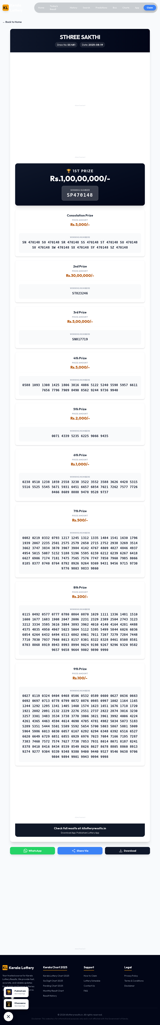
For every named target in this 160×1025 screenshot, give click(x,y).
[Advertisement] (80, 82)
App (137, 7)
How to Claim (90, 975)
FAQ (86, 990)
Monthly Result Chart (53, 990)
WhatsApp (35, 850)
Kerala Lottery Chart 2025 (56, 975)
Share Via (82, 850)
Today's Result (54, 8)
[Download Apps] (8, 1016)
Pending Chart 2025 (53, 985)
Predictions (101, 7)
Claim (150, 7)
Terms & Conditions (134, 980)
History (73, 7)
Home (41, 7)
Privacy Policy (131, 975)
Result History (50, 995)
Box (115, 7)
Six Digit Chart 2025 (53, 980)
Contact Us (89, 985)
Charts (125, 7)
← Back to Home (12, 21)
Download (130, 850)
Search (86, 7)
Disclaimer (129, 985)
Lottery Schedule (92, 980)
